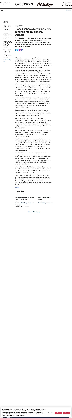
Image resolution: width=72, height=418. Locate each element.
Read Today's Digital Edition (5, 3)
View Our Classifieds (67, 5)
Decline (58, 412)
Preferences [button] (21, 415)
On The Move (8, 417)
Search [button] (69, 10)
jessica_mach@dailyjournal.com (22, 193)
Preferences (51, 412)
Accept (66, 412)
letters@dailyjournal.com (45, 203)
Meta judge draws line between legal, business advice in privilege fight (8, 35)
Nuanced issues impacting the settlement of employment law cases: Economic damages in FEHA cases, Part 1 (8, 53)
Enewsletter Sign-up (34, 212)
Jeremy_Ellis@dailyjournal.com (24, 203)
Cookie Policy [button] (35, 413)
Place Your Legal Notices (67, 3)
